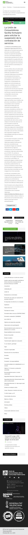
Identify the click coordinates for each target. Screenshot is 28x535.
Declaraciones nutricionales (10, 294)
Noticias (9, 7)
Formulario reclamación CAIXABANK (12, 316)
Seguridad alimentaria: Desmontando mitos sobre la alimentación (14, 380)
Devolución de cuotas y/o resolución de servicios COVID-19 (13, 298)
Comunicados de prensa (19, 7)
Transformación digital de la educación (13, 340)
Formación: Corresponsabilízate (11, 361)
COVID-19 (6, 291)
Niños (5, 413)
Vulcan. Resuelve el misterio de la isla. (13, 390)
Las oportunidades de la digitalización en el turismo (14, 365)
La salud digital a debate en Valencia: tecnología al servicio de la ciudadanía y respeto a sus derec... (14, 250)
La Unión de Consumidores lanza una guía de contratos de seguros (14, 264)
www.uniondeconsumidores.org (12, 194)
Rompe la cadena (8, 338)
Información (21, 18)
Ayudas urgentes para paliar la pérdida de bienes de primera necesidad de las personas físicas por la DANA (14, 282)
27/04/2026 (9, 442)
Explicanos (6, 304)
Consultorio (7, 286)
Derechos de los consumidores (11, 352)
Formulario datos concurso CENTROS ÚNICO (14, 313)
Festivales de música (9, 310)
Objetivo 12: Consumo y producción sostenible (12, 369)
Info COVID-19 (7, 319)
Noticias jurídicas (8, 405)
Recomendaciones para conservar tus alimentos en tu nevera (13, 328)
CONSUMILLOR (7, 289)
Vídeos (6, 407)
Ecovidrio (6, 355)
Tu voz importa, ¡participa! (10, 343)
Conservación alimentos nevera (11, 410)
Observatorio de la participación (11, 325)
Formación (6, 358)
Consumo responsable (9, 349)
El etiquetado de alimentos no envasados (14, 301)
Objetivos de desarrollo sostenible (12, 322)
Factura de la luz (8, 307)
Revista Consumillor (8, 335)
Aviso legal (10, 492)
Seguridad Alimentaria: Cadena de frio (13, 376)
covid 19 (16, 18)
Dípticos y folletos (8, 399)
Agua (5, 346)
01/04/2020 (7, 23)
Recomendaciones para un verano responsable (12, 373)
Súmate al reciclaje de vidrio (10, 387)
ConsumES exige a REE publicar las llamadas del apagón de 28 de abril (13, 239)
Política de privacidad (12, 490)
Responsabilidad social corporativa (12, 332)
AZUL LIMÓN (12, 533)
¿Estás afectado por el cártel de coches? (13, 277)
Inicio (4, 7)
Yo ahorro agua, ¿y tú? (9, 393)
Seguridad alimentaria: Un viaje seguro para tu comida (14, 384)
